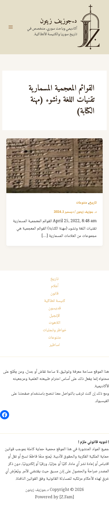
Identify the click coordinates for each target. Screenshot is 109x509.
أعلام (54, 286)
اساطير (54, 345)
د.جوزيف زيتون (58, 21)
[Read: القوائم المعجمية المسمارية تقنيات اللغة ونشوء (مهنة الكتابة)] (54, 166)
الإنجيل (54, 315)
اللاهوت (54, 322)
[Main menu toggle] (10, 27)
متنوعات (81, 203)
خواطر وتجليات (54, 330)
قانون (54, 293)
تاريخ (93, 203)
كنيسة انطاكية (54, 301)
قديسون (54, 308)
